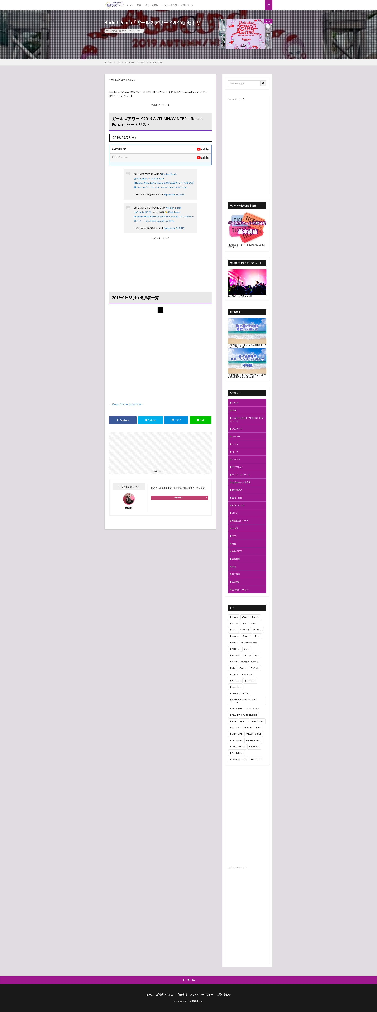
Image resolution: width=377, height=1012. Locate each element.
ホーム (149, 994)
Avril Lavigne (259, 721)
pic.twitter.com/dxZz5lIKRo (160, 220)
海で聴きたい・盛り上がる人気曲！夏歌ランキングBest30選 (247, 346)
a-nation (235, 636)
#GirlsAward (157, 178)
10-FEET (235, 623)
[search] (263, 83)
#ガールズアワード (146, 187)
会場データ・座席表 (241, 482)
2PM (234, 630)
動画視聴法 (237, 490)
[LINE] (200, 420)
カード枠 (236, 436)
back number (237, 740)
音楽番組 (236, 582)
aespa (249, 655)
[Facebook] (123, 420)
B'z (259, 727)
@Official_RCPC (142, 178)
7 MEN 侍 (245, 630)
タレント (236, 459)
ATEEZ (245, 721)
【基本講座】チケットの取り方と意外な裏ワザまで (246, 246)
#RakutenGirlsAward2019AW (159, 182)
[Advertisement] (160, 261)
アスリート (237, 428)
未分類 (235, 528)
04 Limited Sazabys (251, 617)
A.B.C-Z (247, 636)
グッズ (235, 444)
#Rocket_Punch (169, 174)
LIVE (126, 31)
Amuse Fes (236, 681)
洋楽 (234, 536)
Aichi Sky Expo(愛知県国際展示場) (245, 661)
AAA (258, 636)
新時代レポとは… (165, 994)
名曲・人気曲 (151, 5)
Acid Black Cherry (250, 642)
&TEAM (235, 617)
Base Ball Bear (237, 753)
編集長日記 (237, 551)
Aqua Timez (236, 687)
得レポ (235, 513)
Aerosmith (236, 655)
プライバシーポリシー (202, 994)
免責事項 (182, 994)
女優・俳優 (237, 497)
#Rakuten (139, 182)
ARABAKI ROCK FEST (240, 693)
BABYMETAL (237, 734)
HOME (110, 62)
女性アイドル (238, 505)
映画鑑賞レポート (240, 520)
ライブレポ (237, 467)
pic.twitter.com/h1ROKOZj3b (172, 187)
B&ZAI (249, 727)
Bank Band (255, 747)
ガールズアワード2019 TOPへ (127, 404)
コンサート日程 (169, 5)
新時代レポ (197, 1001)
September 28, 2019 (174, 194)
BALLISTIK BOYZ (238, 747)
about (130, 5)
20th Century (250, 623)
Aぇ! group (236, 727)
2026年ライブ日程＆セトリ (240, 296)
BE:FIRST (257, 759)
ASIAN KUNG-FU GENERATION (244, 715)
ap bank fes (251, 681)
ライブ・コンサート (241, 474)
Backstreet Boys (254, 740)
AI (258, 655)
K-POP (235, 402)
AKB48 (235, 674)
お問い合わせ (187, 5)
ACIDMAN (236, 649)
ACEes (234, 642)
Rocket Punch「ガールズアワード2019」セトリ (144, 62)
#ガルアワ (179, 182)
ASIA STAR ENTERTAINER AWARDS (245, 708)
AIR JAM (256, 668)
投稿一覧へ (178, 497)
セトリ (235, 451)
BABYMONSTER (254, 734)
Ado (247, 649)
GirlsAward (136, 31)
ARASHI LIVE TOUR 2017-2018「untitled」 (243, 701)
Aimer (243, 668)
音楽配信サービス (240, 589)
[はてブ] (176, 420)
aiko (233, 668)
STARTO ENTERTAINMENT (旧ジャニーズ (246, 419)
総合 (234, 543)
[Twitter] (150, 420)
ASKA (234, 721)
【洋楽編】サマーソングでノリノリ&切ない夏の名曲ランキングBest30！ (247, 376)
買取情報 (236, 559)
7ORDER (258, 630)
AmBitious (248, 674)
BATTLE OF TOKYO (239, 759)
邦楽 (139, 5)
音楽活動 (236, 574)
